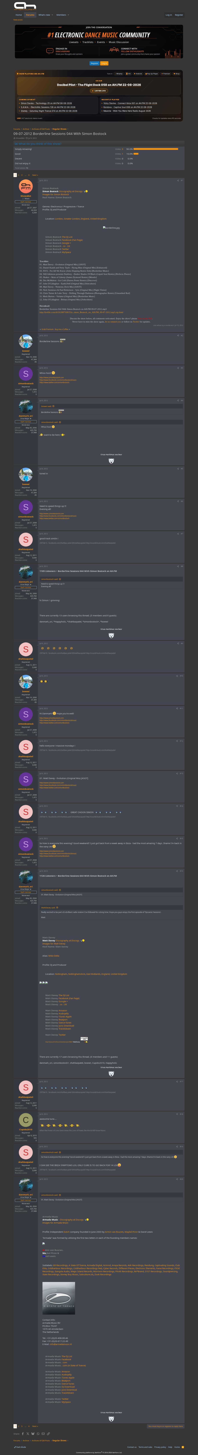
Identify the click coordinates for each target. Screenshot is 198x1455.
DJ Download (60, 1386)
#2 (182, 335)
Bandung (149, 1265)
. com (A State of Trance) (65, 1365)
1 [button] (119, 153)
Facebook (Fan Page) (64, 239)
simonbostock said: (49, 422)
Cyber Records (110, 1268)
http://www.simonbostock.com (52, 377)
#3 (182, 368)
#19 (181, 1146)
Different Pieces (126, 1268)
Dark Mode (21, 1447)
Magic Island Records (81, 1271)
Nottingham (61, 973)
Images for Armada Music (55, 1222)
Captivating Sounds (164, 1265)
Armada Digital (94, 1265)
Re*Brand (139, 1271)
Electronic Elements (145, 1268)
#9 (182, 643)
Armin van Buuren (114, 1231)
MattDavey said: (48, 907)
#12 (181, 741)
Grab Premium (48, 329)
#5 (182, 468)
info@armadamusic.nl (61, 1344)
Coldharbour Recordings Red (87, 1268)
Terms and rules (145, 1447)
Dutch (66, 1231)
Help (170, 1447)
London (59, 218)
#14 (181, 806)
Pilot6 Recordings (124, 1271)
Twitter (57, 249)
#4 (182, 400)
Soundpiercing (170, 1271)
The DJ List (58, 236)
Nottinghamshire (76, 973)
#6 (182, 501)
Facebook (58, 1359)
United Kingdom (98, 218)
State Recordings (50, 1274)
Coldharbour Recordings (60, 1268)
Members (61, 14)
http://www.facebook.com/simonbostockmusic (58, 380)
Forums (30, 14)
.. (111, 462)
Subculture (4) (86, 1274)
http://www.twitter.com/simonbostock (54, 382)
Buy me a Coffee (61, 329)
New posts (18, 19)
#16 (181, 871)
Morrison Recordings (103, 1271)
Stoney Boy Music (69, 1274)
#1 (182, 180)
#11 (181, 708)
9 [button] (119, 149)
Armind (107, 1265)
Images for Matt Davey (53, 943)
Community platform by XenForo (99, 1452)
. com (56, 1362)
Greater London (72, 218)
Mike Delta (53, 955)
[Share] (178, 180)
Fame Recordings (164, 1268)
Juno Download (59, 1025)
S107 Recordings (153, 1271)
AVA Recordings (135, 1265)
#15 (181, 838)
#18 (181, 1114)
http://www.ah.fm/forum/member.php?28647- (62, 1042)
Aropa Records (119, 1265)
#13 (181, 773)
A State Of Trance (77, 1265)
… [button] (25, 175)
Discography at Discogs (70, 191)
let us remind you (113, 322)
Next (34, 175)
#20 (181, 1179)
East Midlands (93, 973)
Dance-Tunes (58, 1022)
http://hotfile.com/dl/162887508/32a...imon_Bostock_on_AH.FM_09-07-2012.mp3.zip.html (81, 312)
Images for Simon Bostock (55, 194)
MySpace (58, 252)
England (85, 218)
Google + (58, 242)
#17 (181, 1081)
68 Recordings (60, 1265)
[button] (52, 15)
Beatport (56, 1019)
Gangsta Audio (62, 1271)
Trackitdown (58, 1028)
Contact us (132, 1447)
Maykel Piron (131, 1231)
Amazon (56, 1010)
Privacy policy (160, 1447)
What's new (44, 14)
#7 (182, 533)
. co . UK (57, 246)
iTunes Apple (58, 1016)
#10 (181, 676)
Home (19, 14)
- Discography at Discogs (71, 1219)
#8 (182, 566)
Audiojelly (57, 1013)
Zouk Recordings (103, 1274)
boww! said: (46, 406)
